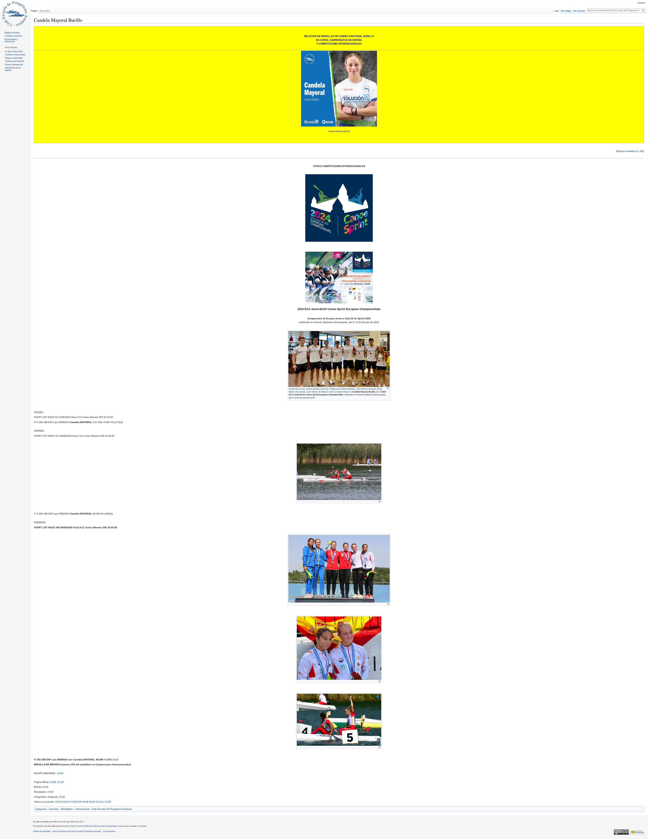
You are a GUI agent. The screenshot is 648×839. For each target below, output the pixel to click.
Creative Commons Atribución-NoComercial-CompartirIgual (93, 826)
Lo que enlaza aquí (14, 51)
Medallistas (67, 809)
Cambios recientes (13, 36)
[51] (98, 801)
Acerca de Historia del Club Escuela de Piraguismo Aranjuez (76, 831)
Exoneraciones (109, 831)
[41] (60, 782)
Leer (557, 11)
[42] (44, 787)
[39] (59, 773)
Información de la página (13, 69)
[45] (57, 801)
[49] (84, 801)
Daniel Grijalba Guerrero (317, 389)
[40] (52, 782)
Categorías (41, 809)
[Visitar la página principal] (14, 13)
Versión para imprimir (14, 61)
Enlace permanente (14, 64)
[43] (49, 791)
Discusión (44, 11)
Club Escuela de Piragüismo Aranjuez (112, 809)
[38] (114, 759)
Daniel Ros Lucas (297, 389)
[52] (107, 801)
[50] (91, 801)
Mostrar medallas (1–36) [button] (630, 151)
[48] (77, 801)
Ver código (566, 11)
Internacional (82, 809)
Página (34, 11)
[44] (61, 796)
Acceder (641, 3)
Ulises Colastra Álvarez (339, 392)
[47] (71, 801)
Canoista (53, 809)
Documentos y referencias (11, 40)
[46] (64, 801)
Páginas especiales (14, 58)
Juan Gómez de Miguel (317, 392)
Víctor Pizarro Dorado (366, 389)
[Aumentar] (388, 388)
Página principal (12, 33)
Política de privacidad (41, 831)
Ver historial (579, 11)
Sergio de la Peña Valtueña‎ (342, 389)
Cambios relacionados (15, 54)
